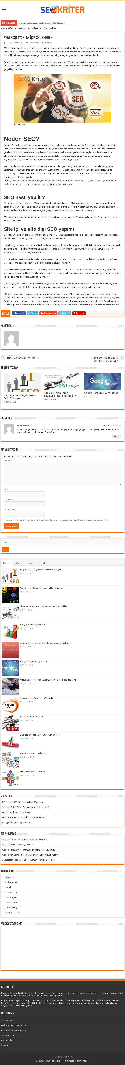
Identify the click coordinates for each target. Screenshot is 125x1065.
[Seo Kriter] (63, 8)
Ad (6, 489)
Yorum (8, 461)
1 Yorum (48, 43)
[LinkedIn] (62, 1057)
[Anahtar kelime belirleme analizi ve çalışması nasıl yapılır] (10, 650)
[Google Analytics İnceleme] (10, 631)
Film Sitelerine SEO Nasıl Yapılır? (23, 357)
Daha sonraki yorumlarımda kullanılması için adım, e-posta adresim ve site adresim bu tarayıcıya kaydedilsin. (57, 520)
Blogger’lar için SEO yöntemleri (16, 822)
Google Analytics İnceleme (32, 624)
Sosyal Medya (11, 907)
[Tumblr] (69, 1057)
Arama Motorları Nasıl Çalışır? (34, 753)
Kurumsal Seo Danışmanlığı (13, 1030)
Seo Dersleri (19, 28)
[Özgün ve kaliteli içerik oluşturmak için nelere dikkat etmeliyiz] (10, 686)
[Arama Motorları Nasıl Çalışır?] (10, 760)
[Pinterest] (59, 1057)
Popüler (7, 563)
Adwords (9, 877)
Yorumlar (32, 563)
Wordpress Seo (12, 912)
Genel (8, 887)
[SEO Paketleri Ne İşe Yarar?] (10, 778)
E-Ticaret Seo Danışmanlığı (13, 1025)
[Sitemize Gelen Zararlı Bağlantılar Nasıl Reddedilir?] (10, 613)
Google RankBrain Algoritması (101, 392)
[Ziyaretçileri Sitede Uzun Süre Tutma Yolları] (10, 742)
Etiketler (43, 563)
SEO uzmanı (39, 203)
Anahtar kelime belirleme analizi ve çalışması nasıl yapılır (46, 643)
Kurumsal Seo (11, 892)
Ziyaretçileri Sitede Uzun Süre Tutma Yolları (40, 735)
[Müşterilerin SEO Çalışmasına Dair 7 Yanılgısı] (10, 576)
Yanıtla (116, 436)
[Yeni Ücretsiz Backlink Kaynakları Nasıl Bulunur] (10, 595)
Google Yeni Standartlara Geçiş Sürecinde (21, 855)
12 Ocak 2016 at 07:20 (112, 425)
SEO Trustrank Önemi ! (12, 845)
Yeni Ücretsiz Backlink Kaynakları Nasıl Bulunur (41, 588)
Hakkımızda (6, 1040)
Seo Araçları (11, 897)
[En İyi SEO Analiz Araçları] (10, 723)
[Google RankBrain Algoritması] (10, 668)
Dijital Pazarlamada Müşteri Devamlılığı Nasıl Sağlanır (104, 358)
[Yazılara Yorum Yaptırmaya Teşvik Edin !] (10, 705)
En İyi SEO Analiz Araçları (31, 716)
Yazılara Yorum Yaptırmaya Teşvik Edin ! (38, 698)
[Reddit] (65, 1057)
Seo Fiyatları (7, 1020)
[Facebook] (53, 1057)
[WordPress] (71, 1057)
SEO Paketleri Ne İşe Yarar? (32, 771)
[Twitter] (55, 1057)
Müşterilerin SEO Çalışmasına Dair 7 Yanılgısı (20, 397)
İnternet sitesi (10, 509)
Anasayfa (7, 28)
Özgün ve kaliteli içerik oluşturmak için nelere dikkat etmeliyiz (48, 680)
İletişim (4, 1045)
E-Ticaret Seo (11, 882)
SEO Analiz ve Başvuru (11, 1035)
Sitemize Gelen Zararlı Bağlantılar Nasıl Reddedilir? (42, 23)
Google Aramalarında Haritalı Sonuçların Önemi (24, 817)
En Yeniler (19, 563)
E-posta (8, 499)
